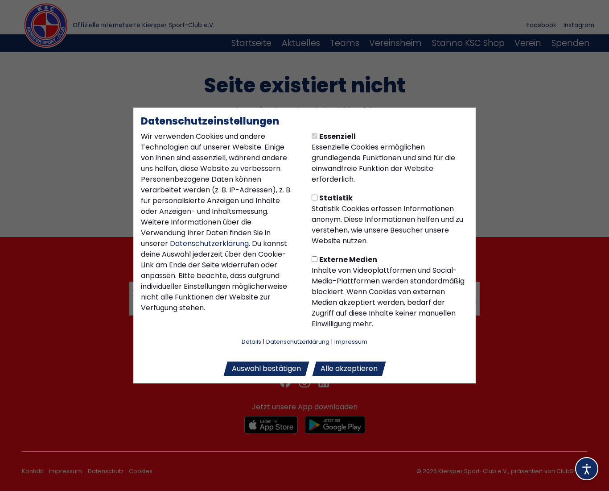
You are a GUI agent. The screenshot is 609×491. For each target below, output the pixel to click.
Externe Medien (348, 259)
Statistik (336, 198)
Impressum (350, 341)
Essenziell (337, 136)
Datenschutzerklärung (209, 243)
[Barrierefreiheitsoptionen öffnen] (586, 468)
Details (251, 341)
